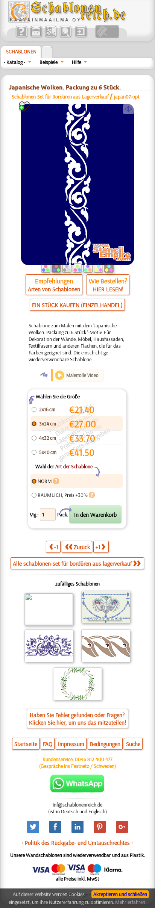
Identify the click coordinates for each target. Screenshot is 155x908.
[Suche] (65, 36)
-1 (56, 547)
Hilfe (76, 62)
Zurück (82, 547)
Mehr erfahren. (130, 902)
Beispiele (49, 62)
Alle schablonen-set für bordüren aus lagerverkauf (72, 563)
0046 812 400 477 (93, 759)
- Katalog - (14, 62)
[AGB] (50, 36)
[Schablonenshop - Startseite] (66, 20)
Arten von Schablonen (54, 289)
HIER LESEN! (108, 289)
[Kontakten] (36, 36)
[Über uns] (21, 36)
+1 (98, 547)
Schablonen (21, 51)
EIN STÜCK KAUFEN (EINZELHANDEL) (77, 305)
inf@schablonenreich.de (77, 804)
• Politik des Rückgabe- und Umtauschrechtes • (77, 842)
